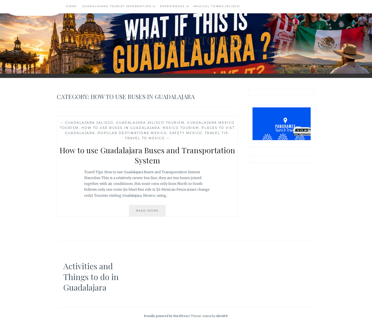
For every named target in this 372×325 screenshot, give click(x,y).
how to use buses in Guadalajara (120, 128)
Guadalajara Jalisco (89, 123)
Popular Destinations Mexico (132, 133)
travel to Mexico (145, 138)
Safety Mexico (185, 133)
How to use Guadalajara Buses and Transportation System (147, 155)
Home (71, 6)
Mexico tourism (181, 128)
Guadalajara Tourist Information (116, 6)
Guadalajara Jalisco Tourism (150, 123)
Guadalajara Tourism (186, 40)
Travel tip (216, 133)
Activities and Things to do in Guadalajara (91, 276)
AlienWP (222, 316)
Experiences (172, 6)
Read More (151, 213)
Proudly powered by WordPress (166, 316)
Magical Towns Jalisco (217, 6)
